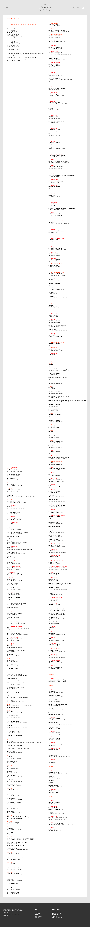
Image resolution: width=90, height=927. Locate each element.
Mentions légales (57, 917)
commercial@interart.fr (14, 37)
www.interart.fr (12, 35)
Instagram (55, 915)
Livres (36, 915)
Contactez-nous (56, 912)
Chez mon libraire (13, 59)
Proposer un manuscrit (38, 917)
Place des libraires (13, 60)
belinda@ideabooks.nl (14, 49)
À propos (37, 913)
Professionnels (56, 913)
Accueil (37, 912)
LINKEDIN (54, 916)
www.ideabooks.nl (12, 48)
